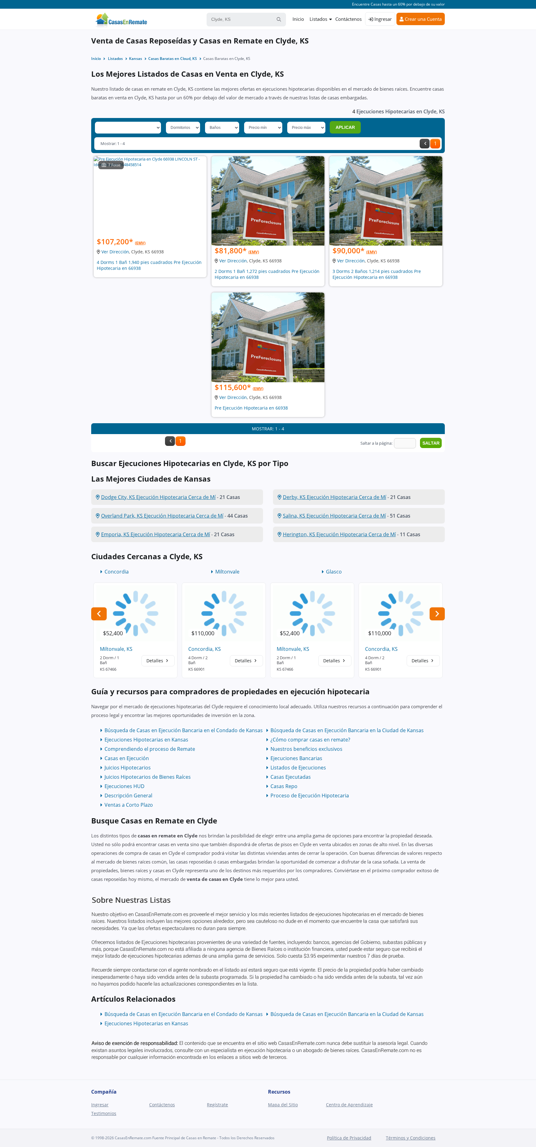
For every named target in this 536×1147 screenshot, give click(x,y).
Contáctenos (348, 19)
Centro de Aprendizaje (349, 1105)
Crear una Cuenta (423, 19)
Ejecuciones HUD (125, 786)
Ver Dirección (115, 252)
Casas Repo (283, 786)
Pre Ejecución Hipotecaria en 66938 (251, 408)
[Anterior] (425, 143)
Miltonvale (227, 571)
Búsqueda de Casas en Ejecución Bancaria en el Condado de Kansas (184, 730)
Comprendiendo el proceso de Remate (150, 749)
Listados (318, 19)
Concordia (117, 571)
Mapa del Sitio (283, 1105)
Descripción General (128, 795)
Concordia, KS (204, 649)
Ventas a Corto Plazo (129, 804)
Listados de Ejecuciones (298, 767)
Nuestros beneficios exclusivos (306, 749)
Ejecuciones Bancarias (296, 758)
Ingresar (382, 19)
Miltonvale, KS (116, 649)
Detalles (155, 661)
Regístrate (217, 1105)
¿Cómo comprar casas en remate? (310, 739)
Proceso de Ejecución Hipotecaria (309, 795)
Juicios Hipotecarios (128, 767)
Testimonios (103, 1113)
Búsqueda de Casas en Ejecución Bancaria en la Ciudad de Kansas (347, 730)
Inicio (298, 19)
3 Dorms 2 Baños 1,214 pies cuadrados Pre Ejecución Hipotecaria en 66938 (377, 274)
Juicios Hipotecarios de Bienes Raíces (148, 776)
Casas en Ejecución (127, 758)
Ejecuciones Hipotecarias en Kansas (146, 739)
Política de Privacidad (349, 1138)
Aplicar (345, 127)
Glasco (334, 571)
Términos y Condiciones (411, 1138)
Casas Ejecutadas (290, 776)
